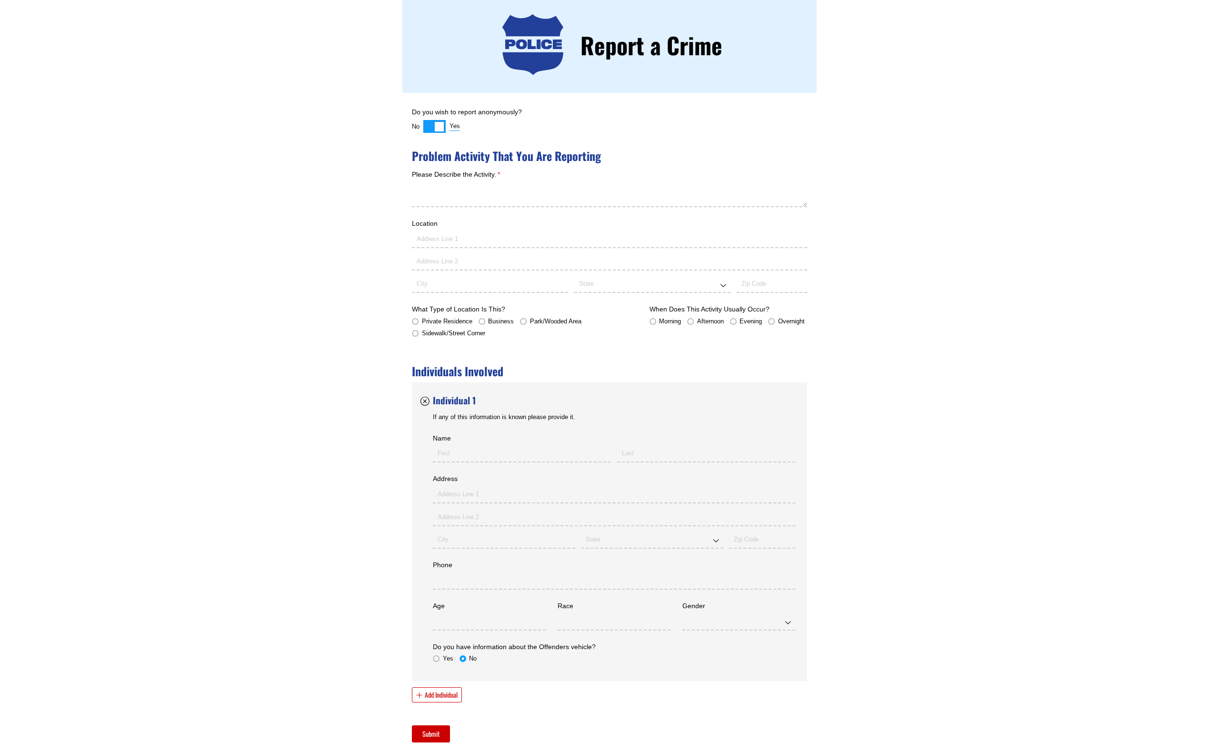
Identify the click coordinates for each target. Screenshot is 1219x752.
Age (439, 606)
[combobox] (652, 284)
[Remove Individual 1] (425, 401)
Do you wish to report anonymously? (467, 112)
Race (565, 606)
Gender (693, 606)
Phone (442, 565)
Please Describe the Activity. (469, 174)
